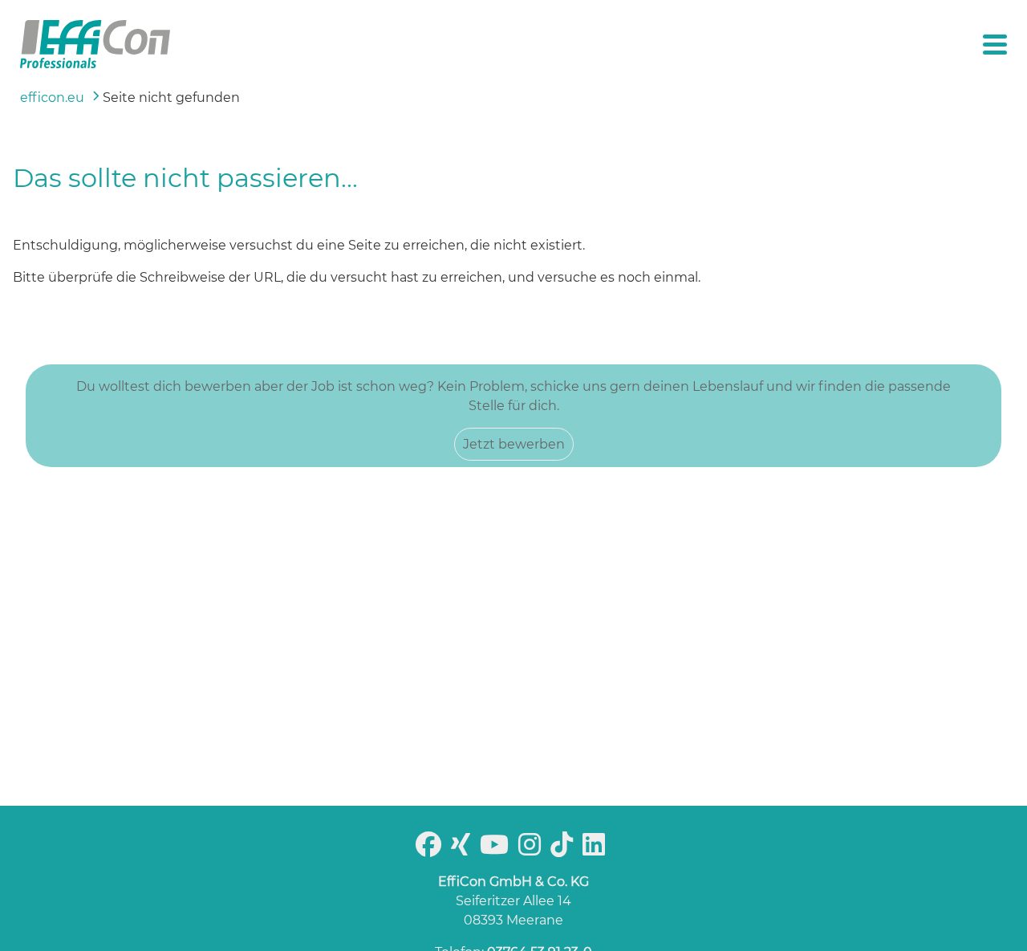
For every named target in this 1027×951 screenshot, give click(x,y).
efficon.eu (52, 97)
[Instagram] (532, 849)
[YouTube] (497, 849)
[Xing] (464, 849)
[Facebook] (432, 849)
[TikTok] (564, 849)
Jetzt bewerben (514, 444)
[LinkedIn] (597, 849)
